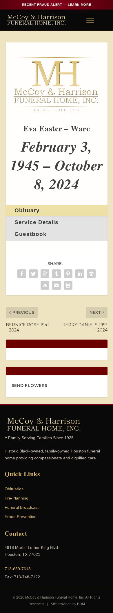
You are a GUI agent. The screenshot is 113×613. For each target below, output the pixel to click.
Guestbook (30, 234)
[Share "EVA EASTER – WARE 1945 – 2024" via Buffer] (91, 274)
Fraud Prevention (21, 516)
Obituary (27, 210)
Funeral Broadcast (22, 507)
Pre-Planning (16, 498)
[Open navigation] (90, 20)
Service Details (36, 222)
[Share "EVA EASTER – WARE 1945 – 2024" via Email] (56, 285)
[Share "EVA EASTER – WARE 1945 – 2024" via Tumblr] (56, 274)
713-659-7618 (18, 569)
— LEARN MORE (56, 4)
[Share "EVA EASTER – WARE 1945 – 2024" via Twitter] (33, 274)
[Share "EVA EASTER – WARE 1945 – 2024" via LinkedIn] (79, 274)
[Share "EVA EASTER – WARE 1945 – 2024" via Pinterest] (68, 274)
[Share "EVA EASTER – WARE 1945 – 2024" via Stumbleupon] (45, 285)
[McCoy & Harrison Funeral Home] (36, 20)
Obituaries (14, 489)
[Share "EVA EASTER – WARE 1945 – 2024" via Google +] (45, 274)
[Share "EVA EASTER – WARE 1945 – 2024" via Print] (68, 285)
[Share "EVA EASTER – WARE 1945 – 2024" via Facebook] (22, 274)
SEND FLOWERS (30, 385)
